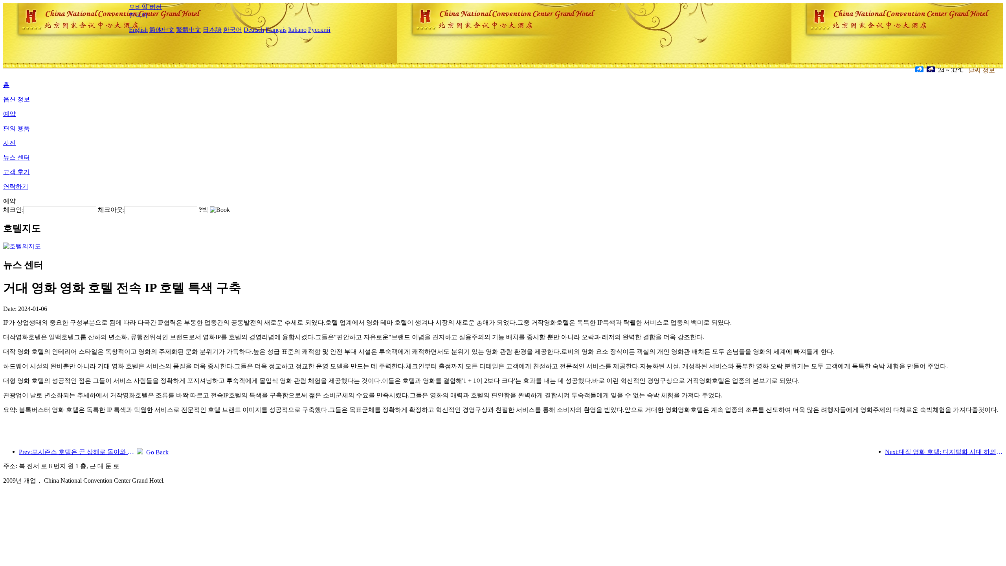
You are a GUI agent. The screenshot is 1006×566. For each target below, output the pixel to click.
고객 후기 (16, 172)
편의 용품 (16, 128)
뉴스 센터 (16, 157)
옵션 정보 (16, 99)
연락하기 (15, 186)
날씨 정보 (981, 70)
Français (276, 29)
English (138, 29)
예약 (9, 113)
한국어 (138, 15)
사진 (9, 143)
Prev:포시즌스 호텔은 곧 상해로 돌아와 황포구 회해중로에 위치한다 (78, 451)
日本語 (212, 29)
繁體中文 (188, 29)
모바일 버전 (145, 7)
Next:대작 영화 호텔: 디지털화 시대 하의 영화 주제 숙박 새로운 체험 (944, 451)
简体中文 (161, 29)
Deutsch (254, 29)
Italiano (297, 29)
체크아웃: (111, 209)
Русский (319, 29)
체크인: (13, 209)
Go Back (156, 452)
